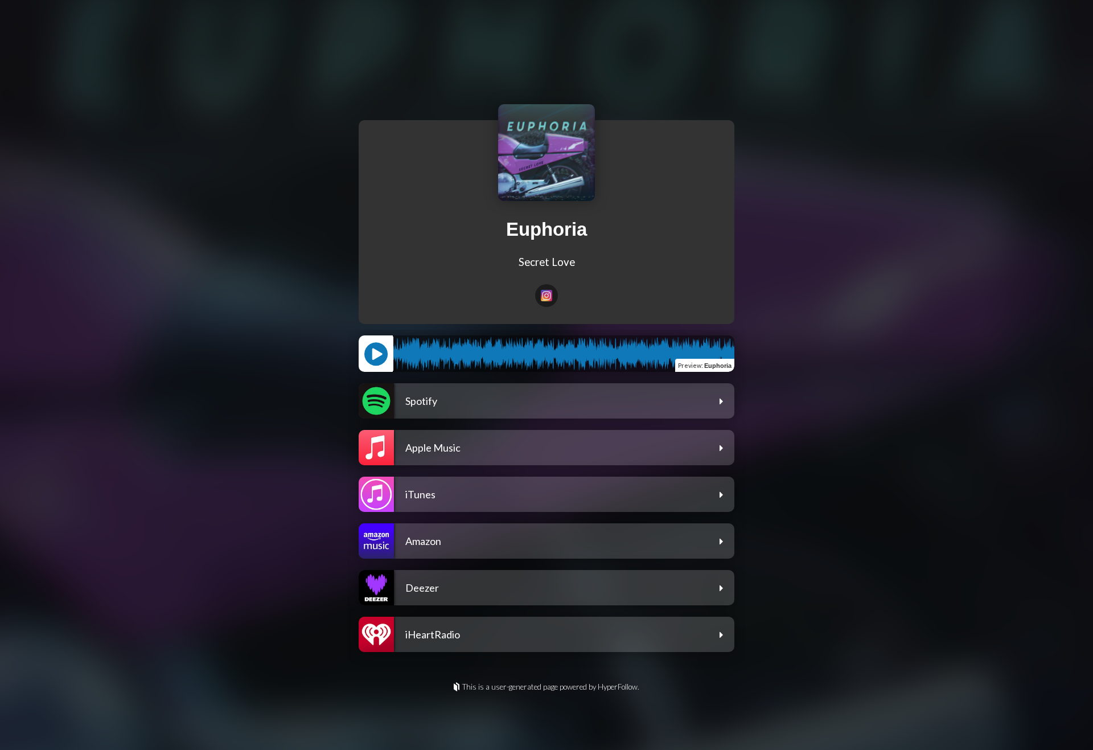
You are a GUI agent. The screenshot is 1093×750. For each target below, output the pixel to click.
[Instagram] (546, 295)
